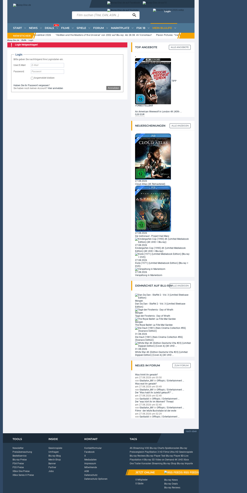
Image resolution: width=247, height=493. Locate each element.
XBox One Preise (21, 471)
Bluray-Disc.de (13, 40)
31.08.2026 (141, 334)
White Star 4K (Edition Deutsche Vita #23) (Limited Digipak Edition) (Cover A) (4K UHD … (161, 354)
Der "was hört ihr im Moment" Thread (154, 401)
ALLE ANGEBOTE (180, 47)
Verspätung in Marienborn (148, 275)
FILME (65, 28)
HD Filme (164, 452)
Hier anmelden (55, 88)
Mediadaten (90, 459)
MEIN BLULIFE (162, 28)
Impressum (90, 463)
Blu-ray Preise (20, 459)
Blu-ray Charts (157, 448)
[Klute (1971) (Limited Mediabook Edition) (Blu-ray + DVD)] (163, 255)
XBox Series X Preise (23, 475)
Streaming (157, 463)
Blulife (23, 40)
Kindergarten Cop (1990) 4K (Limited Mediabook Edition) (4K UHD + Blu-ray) (160, 249)
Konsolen (146, 463)
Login (167, 11)
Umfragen (53, 452)
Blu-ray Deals (171, 483)
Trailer (137, 463)
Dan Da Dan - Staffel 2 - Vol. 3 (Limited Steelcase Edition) (160, 305)
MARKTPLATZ (120, 28)
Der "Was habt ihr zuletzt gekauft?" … (154, 392)
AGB (86, 471)
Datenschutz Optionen (95, 479)
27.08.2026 (141, 181)
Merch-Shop (54, 459)
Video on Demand (164, 459)
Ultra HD (174, 452)
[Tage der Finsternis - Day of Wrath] (154, 310)
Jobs (51, 471)
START (17, 28)
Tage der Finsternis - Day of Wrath (152, 316)
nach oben (191, 431)
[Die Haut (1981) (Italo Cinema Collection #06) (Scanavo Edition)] (163, 329)
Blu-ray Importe (185, 463)
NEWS (33, 28)
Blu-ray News (171, 480)
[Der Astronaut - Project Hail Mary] (153, 208)
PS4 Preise (18, 463)
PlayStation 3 (152, 452)
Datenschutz (90, 475)
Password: (19, 71)
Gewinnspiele (55, 448)
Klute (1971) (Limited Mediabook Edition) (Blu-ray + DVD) (161, 265)
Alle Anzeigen (180, 125)
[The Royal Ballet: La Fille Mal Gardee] (155, 319)
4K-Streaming (137, 448)
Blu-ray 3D (149, 459)
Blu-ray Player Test (155, 455)
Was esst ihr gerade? (146, 383)
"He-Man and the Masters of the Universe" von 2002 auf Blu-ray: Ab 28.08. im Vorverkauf (98, 35)
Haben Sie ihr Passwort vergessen (31, 85)
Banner (52, 463)
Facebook (89, 452)
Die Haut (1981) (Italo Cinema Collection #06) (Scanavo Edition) (159, 339)
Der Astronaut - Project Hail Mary (152, 236)
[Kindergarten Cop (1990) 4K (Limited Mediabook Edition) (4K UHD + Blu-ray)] (163, 240)
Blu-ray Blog (54, 455)
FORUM (98, 28)
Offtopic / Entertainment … (170, 380)
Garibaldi (144, 398)
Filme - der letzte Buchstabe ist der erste (155, 410)
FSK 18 (140, 28)
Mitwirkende (90, 467)
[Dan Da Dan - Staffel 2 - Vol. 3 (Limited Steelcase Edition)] (163, 296)
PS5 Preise (18, 467)
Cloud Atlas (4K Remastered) (150, 184)
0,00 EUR (139, 114)
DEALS (51, 27)
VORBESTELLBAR (144, 105)
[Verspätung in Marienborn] (150, 269)
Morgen (139, 301)
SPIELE (81, 28)
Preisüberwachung (22, 452)
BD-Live (184, 455)
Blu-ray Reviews (138, 455)
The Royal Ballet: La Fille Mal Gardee (154, 325)
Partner (52, 467)
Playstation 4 (137, 459)
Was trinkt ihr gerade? (146, 374)
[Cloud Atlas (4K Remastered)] (153, 156)
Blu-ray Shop (169, 463)
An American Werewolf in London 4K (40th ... (158, 111)
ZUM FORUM (181, 365)
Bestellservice (19, 455)
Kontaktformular (93, 448)
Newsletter (18, 448)
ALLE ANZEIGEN (180, 285)
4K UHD (179, 459)
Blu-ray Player (173, 455)
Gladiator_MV (147, 380)
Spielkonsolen (172, 448)
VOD (147, 448)
